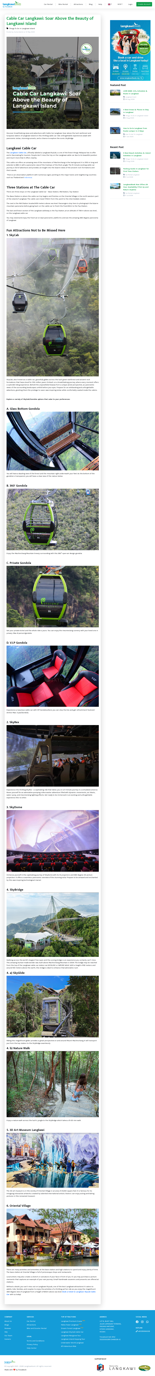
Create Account (144, 4)
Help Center (32, 1348)
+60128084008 (143, 1331)
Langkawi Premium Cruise (71, 1321)
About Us (8, 1321)
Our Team (8, 1336)
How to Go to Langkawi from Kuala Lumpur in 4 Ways (135, 129)
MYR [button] (119, 4)
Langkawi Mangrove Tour (71, 1336)
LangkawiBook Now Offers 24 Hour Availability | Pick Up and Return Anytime (135, 187)
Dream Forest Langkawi (70, 1328)
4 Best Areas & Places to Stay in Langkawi (136, 111)
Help (100, 4)
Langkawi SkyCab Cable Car (72, 1332)
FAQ (6, 1332)
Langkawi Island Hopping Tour (73, 1339)
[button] (110, 4)
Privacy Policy (32, 1344)
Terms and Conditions (35, 1341)
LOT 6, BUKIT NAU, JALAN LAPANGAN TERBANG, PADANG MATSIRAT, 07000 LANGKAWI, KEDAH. (110, 1326)
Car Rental (48, 4)
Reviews (7, 1328)
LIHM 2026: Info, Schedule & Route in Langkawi (135, 92)
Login (130, 4)
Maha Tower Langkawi (70, 1325)
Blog (90, 4)
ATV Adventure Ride (68, 1346)
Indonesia (28, 177)
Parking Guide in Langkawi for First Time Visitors (136, 170)
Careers (7, 1339)
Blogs (6, 1325)
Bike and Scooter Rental (36, 1328)
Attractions (78, 4)
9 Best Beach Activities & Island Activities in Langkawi (137, 154)
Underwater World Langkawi (72, 1343)
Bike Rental (63, 4)
